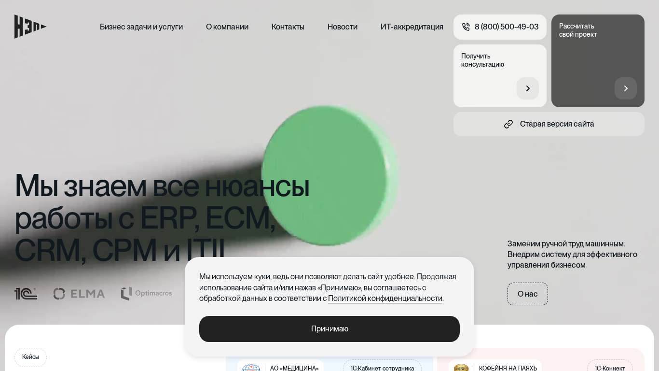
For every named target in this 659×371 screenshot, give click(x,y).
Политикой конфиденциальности (385, 298)
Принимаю (329, 328)
